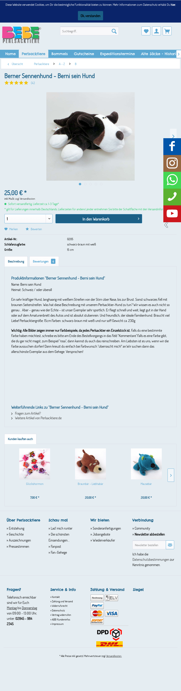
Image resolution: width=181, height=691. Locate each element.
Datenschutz (58, 610)
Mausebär (146, 484)
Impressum (57, 624)
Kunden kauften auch (20, 439)
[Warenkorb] (167, 31)
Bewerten (36, 229)
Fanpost (55, 546)
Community (142, 528)
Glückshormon (34, 484)
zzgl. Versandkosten (25, 198)
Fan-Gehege (58, 552)
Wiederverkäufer (103, 540)
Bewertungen (43, 261)
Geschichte (16, 534)
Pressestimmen (18, 546)
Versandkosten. (114, 656)
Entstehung (16, 528)
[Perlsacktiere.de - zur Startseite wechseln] (21, 35)
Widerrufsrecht (59, 605)
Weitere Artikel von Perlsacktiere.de (38, 417)
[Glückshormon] (34, 463)
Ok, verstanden (90, 15)
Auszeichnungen (19, 540)
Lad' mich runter (61, 528)
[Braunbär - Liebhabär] (90, 463)
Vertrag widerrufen (61, 614)
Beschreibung (16, 261)
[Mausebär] (146, 463)
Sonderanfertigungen (106, 528)
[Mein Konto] (156, 31)
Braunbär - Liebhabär (90, 484)
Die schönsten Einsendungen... (59, 537)
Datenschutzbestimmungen (150, 559)
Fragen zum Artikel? (27, 413)
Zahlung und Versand (62, 601)
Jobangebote (101, 534)
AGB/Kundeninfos (60, 619)
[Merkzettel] (145, 31)
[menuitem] (89, 31)
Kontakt (55, 597)
